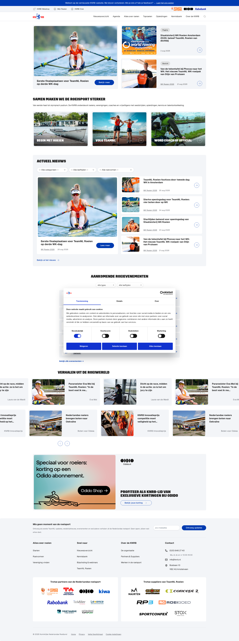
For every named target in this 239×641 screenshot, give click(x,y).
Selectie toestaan (119, 346)
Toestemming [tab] (82, 301)
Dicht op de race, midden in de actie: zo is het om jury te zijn (134, 387)
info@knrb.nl (175, 559)
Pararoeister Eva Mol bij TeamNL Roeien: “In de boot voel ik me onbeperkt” (62, 387)
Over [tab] (157, 301)
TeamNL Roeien (84, 568)
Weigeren (84, 346)
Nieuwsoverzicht (101, 16)
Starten (36, 550)
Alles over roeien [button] (131, 16)
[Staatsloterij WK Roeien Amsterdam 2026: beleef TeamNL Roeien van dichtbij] (199, 50)
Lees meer (105, 245)
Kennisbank (176, 16)
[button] (204, 16)
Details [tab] (120, 301)
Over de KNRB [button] (192, 16)
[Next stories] (67, 443)
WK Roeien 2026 (167, 84)
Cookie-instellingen (113, 634)
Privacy (82, 634)
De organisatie (127, 550)
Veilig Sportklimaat (95, 634)
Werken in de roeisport (131, 562)
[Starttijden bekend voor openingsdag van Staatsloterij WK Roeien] (196, 224)
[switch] (105, 336)
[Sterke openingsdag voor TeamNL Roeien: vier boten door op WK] (196, 205)
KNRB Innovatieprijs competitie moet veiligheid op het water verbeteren (24, 418)
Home (73, 634)
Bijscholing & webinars (87, 562)
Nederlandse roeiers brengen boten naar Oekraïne (96, 418)
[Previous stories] (60, 443)
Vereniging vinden (41, 562)
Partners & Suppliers (130, 556)
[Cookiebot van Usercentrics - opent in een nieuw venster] (162, 293)
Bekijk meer (104, 82)
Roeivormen (38, 556)
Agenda (116, 16)
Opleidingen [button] (161, 16)
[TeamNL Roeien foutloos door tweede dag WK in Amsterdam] (196, 185)
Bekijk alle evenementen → (71, 361)
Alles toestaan (155, 346)
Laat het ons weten (165, 3)
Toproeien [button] (147, 16)
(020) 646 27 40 (177, 550)
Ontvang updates (194, 527)
